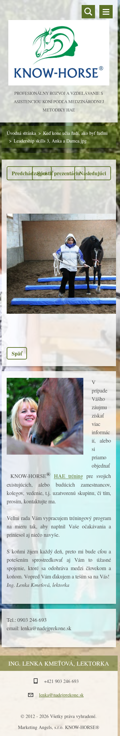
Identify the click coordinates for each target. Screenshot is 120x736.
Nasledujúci (92, 173)
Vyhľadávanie (88, 11)
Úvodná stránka (21, 133)
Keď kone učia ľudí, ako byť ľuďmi (75, 133)
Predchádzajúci (29, 173)
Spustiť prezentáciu (58, 173)
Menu (106, 11)
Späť (17, 353)
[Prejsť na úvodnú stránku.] (59, 44)
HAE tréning (68, 476)
